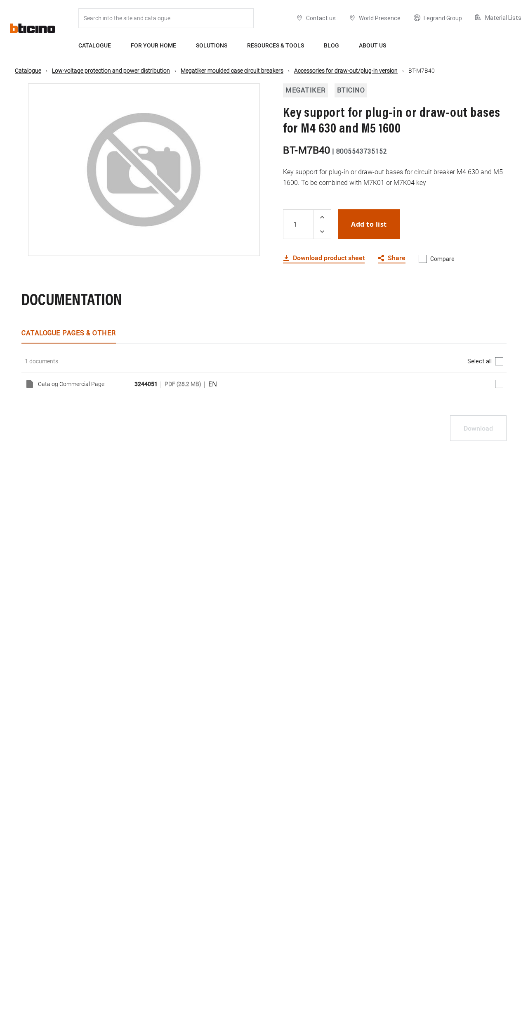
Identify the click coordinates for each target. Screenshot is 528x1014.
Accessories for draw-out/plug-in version (346, 70)
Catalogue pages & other (68, 333)
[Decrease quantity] (322, 231)
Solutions (211, 45)
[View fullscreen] (246, 242)
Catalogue (94, 45)
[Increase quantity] (322, 217)
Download (478, 428)
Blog (331, 45)
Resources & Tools (275, 45)
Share (396, 258)
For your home (153, 45)
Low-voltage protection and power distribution (111, 70)
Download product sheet (329, 258)
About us (372, 45)
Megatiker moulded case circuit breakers (232, 70)
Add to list (369, 224)
